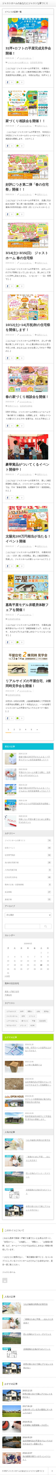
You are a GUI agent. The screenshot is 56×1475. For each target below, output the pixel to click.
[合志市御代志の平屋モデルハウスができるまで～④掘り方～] (11, 1442)
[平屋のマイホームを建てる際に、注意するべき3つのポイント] (10, 774)
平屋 (33, 1021)
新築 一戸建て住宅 (12, 991)
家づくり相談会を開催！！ (25, 121)
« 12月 (7, 976)
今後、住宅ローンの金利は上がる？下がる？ (38, 1049)
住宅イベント (42, 126)
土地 (38, 1011)
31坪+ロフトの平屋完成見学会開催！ (28, 50)
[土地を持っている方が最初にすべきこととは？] (11, 1411)
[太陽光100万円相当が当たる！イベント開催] (28, 518)
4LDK (32, 1025)
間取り (30, 1011)
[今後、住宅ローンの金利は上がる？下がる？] (14, 1049)
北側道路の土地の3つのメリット (38, 1192)
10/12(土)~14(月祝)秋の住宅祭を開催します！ (28, 327)
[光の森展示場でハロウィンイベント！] (11, 1458)
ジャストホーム (25, 58)
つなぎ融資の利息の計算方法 (38, 1140)
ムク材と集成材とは (33, 1065)
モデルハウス (11, 1025)
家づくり (25, 1021)
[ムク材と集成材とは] (14, 1067)
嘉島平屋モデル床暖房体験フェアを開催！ (27, 607)
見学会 (46, 1011)
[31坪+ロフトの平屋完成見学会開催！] (28, 30)
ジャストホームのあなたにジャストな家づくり (25, 3)
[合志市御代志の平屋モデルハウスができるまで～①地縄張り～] (14, 1084)
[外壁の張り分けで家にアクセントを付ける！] (11, 1395)
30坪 (21, 1011)
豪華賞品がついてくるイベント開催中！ (27, 467)
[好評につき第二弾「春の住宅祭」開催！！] (28, 167)
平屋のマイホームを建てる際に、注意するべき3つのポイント (34, 774)
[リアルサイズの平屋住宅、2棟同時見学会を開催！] (28, 663)
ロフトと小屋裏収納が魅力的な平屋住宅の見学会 (38, 1100)
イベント (32, 1016)
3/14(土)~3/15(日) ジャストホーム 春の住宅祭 (27, 255)
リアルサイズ (11, 1011)
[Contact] (4, 1280)
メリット (23, 1025)
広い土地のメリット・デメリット (38, 1175)
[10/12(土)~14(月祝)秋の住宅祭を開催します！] (28, 307)
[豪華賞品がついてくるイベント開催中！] (28, 447)
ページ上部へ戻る (52, 1471)
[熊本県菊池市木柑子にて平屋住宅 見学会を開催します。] (14, 1118)
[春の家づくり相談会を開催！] (28, 379)
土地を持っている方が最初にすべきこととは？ (37, 1411)
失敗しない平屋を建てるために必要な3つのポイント (34, 820)
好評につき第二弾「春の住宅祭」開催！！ (27, 187)
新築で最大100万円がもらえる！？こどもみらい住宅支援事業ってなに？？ (34, 789)
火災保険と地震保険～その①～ (36, 1425)
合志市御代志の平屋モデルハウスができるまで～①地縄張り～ (38, 1083)
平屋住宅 (8, 995)
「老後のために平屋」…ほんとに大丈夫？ (38, 1158)
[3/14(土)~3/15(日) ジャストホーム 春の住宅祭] (28, 235)
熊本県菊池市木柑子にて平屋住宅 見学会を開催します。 (38, 1117)
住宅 (23, 1016)
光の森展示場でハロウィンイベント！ (37, 1458)
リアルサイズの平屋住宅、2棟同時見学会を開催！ (28, 683)
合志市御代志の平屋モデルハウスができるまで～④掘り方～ (37, 1442)
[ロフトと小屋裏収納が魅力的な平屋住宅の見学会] (14, 1101)
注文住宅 (42, 1021)
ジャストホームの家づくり (18, 62)
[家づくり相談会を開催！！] (28, 103)
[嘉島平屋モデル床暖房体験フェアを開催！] (28, 587)
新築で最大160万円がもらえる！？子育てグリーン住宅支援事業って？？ (34, 758)
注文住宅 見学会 (36, 62)
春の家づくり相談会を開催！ (27, 397)
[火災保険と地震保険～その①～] (11, 1427)
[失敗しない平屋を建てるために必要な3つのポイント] (10, 821)
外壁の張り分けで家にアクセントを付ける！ (38, 1208)
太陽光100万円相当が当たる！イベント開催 (28, 538)
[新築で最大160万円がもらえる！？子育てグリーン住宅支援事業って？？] (10, 759)
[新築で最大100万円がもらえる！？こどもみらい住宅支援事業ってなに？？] (10, 790)
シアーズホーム (12, 1021)
